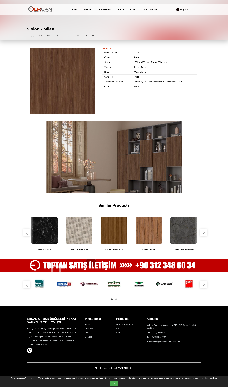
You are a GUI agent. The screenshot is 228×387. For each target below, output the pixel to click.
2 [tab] (116, 299)
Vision (79, 36)
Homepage (31, 36)
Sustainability (150, 9)
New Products (104, 9)
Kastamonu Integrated (65, 36)
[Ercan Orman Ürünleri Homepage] (40, 9)
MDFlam (50, 36)
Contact (134, 9)
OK (114, 383)
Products (87, 9)
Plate (41, 36)
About (121, 9)
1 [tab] (112, 299)
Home (74, 9)
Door (118, 333)
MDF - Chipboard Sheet (126, 324)
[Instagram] (30, 350)
